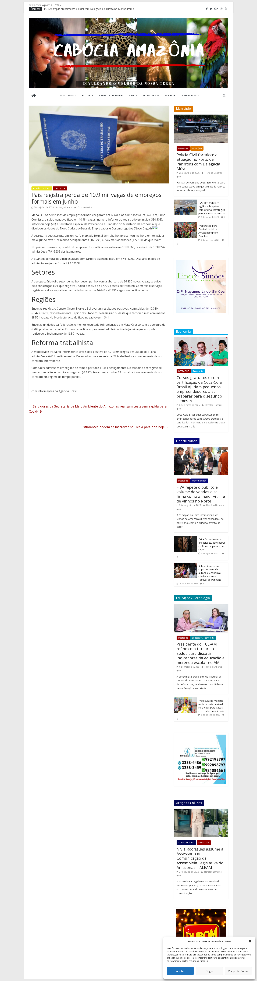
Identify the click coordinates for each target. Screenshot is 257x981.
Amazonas (67, 95)
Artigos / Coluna (186, 842)
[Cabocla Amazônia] (33, 95)
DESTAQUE (60, 188)
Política (87, 95)
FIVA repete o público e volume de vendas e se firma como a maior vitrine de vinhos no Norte (201, 494)
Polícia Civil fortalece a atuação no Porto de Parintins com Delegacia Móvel (198, 161)
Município (197, 148)
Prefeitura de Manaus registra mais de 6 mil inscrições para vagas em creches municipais (211, 706)
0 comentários (84, 207)
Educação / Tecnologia (203, 637)
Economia (149, 95)
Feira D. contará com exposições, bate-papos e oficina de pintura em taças (212, 544)
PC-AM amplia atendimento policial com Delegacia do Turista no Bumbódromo (89, 8)
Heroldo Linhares (213, 172)
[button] (250, 941)
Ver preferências (238, 971)
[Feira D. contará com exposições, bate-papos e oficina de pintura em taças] (185, 537)
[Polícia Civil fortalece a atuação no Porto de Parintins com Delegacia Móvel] (201, 116)
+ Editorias (189, 95)
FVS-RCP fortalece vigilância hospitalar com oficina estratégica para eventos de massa (211, 208)
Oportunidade (199, 480)
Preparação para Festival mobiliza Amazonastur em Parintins (208, 231)
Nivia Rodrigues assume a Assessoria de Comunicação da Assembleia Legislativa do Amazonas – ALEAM (200, 858)
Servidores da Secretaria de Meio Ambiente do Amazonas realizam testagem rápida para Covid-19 (98, 408)
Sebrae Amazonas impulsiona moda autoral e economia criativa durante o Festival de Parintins (209, 572)
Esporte (170, 95)
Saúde (133, 95)
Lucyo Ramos (66, 207)
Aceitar (180, 971)
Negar (209, 971)
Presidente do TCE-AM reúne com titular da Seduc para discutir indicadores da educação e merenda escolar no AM (200, 653)
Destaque (183, 148)
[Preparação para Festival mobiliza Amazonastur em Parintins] (185, 224)
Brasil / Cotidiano (111, 95)
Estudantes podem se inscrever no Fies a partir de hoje (125, 427)
